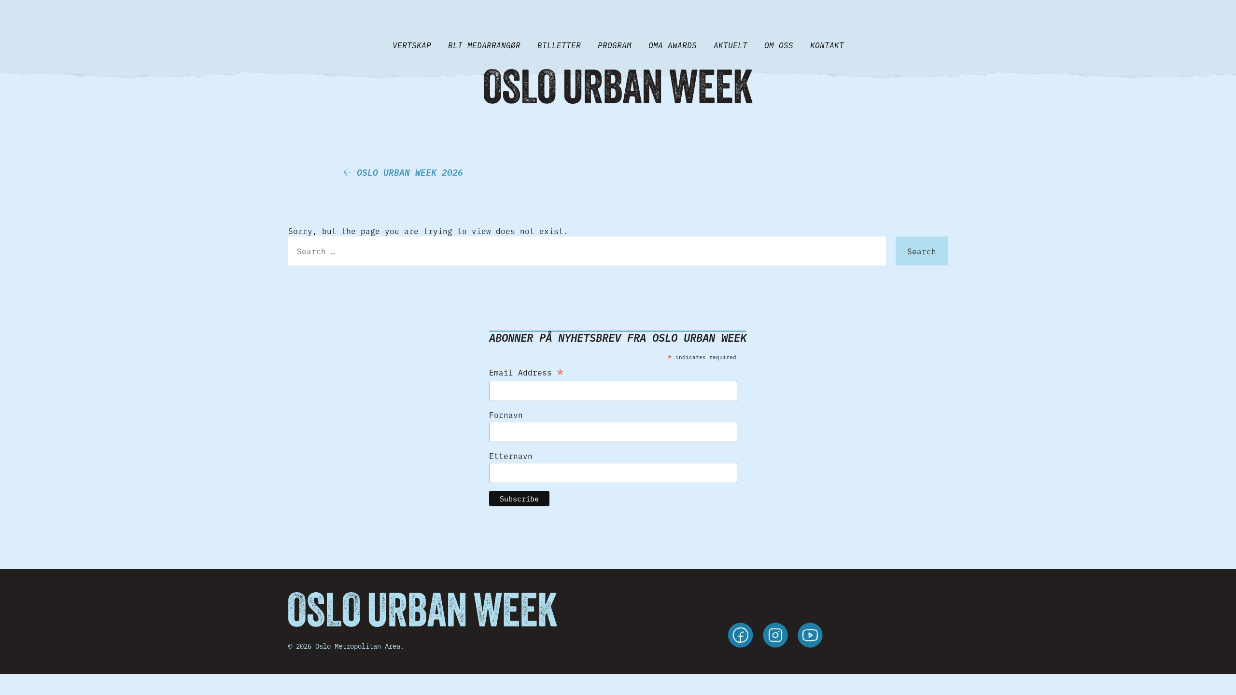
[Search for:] (587, 250)
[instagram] (775, 636)
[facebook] (740, 636)
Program (615, 45)
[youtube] (810, 636)
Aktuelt (730, 45)
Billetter (559, 45)
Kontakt (827, 45)
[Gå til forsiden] (618, 86)
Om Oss (778, 45)
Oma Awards (672, 45)
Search (921, 251)
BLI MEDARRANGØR (484, 45)
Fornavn (506, 414)
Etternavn (511, 455)
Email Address (526, 370)
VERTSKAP (412, 45)
